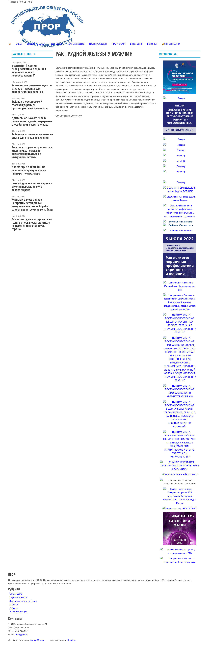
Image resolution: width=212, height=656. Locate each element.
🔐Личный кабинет (170, 43)
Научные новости (75, 43)
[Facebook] (10, 72)
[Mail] (10, 96)
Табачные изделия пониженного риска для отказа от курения (32, 135)
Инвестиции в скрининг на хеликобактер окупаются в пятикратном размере (29, 170)
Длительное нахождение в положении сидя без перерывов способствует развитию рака (32, 121)
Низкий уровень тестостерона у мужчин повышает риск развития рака (32, 186)
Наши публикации (98, 43)
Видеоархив (136, 43)
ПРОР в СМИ (118, 43)
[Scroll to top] (1, 654)
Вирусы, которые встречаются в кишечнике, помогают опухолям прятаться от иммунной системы (32, 152)
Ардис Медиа (37, 639)
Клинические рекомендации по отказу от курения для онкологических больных (32, 88)
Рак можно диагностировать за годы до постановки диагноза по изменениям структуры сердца (32, 224)
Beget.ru (71, 639)
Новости (13, 604)
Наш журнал (56, 43)
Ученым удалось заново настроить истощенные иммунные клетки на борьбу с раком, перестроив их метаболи (32, 204)
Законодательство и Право (23, 600)
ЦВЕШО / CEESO (36, 43)
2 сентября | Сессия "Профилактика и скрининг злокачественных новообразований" (29, 70)
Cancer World (15, 593)
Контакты (152, 43)
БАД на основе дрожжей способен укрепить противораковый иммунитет (30, 104)
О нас (19, 43)
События (13, 608)
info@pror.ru (21, 634)
